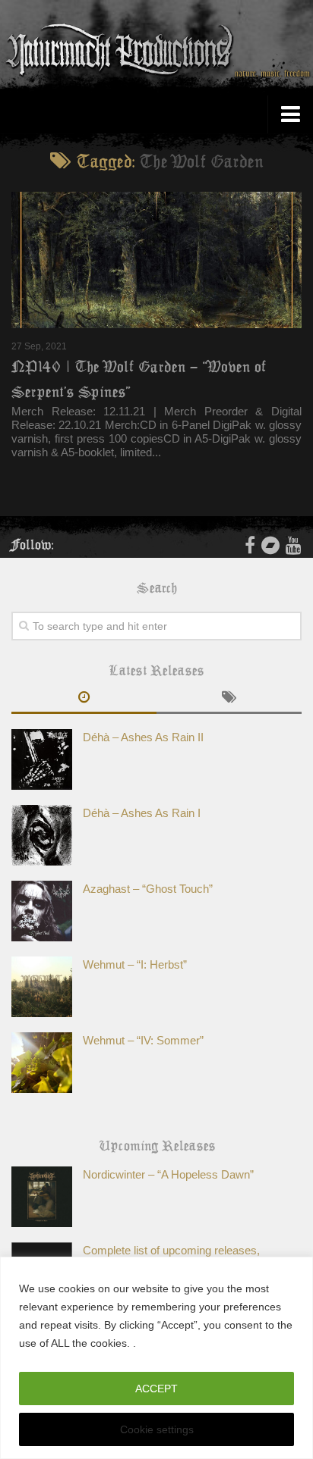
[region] (156, 1358)
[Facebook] (250, 545)
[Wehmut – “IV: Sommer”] (41, 1062)
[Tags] (229, 699)
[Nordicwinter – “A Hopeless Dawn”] (41, 1196)
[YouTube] (294, 545)
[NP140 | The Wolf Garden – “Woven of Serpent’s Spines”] (156, 260)
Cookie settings (157, 1429)
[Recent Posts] (83, 699)
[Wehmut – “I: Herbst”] (41, 986)
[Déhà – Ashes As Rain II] (41, 759)
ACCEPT (156, 1388)
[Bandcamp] (270, 545)
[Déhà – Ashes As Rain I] (41, 835)
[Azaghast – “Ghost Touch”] (41, 911)
